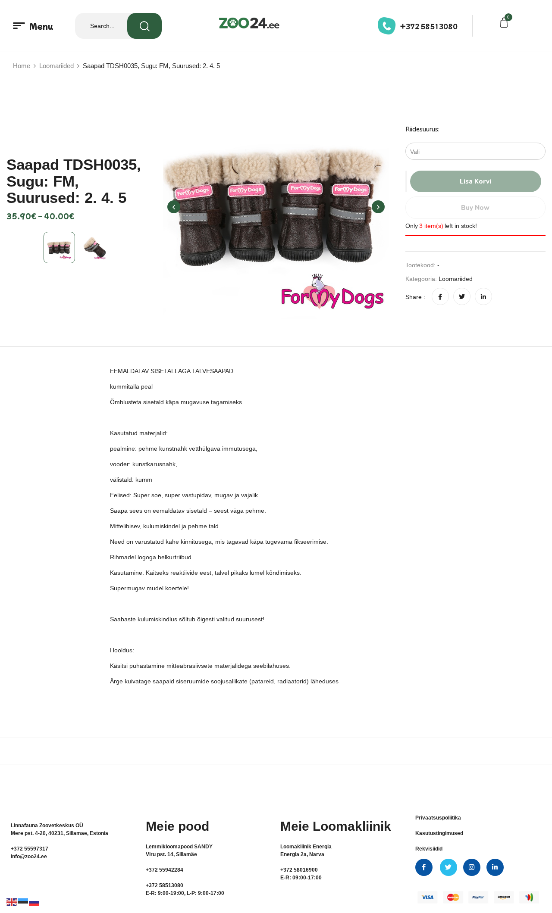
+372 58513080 (429, 26)
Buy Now (475, 207)
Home (21, 65)
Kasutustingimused (439, 833)
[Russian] (34, 901)
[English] (12, 901)
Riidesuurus (421, 129)
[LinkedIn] (483, 296)
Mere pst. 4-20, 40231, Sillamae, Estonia (59, 833)
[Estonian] (23, 901)
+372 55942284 (164, 870)
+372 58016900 (299, 870)
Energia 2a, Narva (302, 854)
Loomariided (56, 65)
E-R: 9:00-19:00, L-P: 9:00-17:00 (185, 893)
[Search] (144, 26)
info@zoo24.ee (29, 857)
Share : (415, 296)
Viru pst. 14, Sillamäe (171, 854)
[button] (505, 23)
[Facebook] (440, 296)
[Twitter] (461, 296)
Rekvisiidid (428, 849)
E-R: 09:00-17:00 (301, 878)
